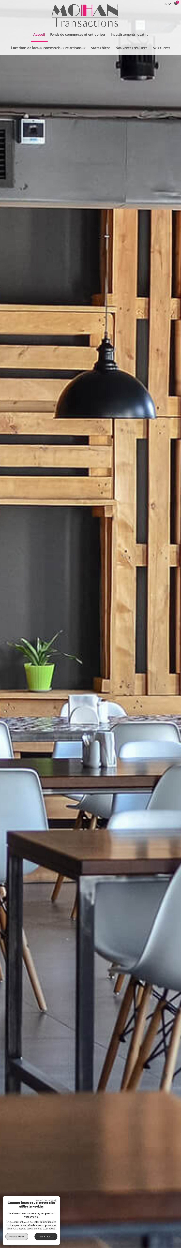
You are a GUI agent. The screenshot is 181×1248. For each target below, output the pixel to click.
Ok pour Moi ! (45, 1236)
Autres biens (100, 47)
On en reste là (44, 1200)
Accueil (39, 34)
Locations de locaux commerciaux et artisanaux (48, 47)
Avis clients (161, 47)
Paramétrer (16, 1236)
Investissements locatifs (129, 34)
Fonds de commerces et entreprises (78, 34)
